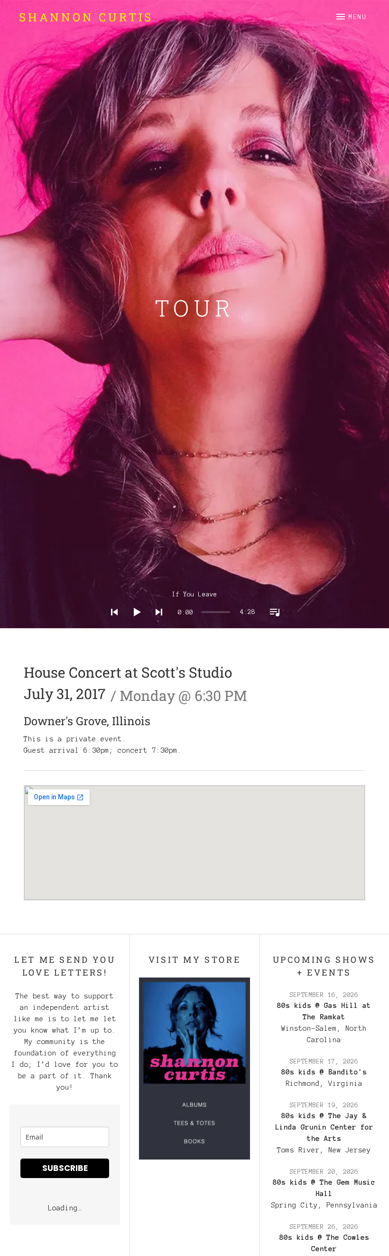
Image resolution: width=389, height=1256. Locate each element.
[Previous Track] (111, 624)
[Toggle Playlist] (272, 624)
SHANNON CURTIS (86, 17)
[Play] (134, 624)
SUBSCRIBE (65, 1168)
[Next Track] (156, 624)
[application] (194, 605)
